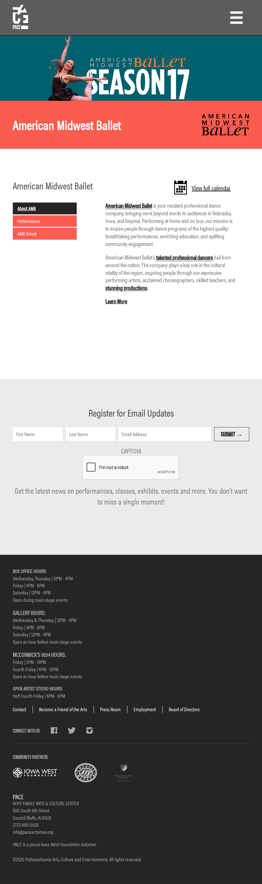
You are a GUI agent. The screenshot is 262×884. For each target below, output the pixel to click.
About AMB (27, 208)
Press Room (110, 709)
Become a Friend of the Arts (63, 709)
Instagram (89, 730)
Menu (236, 17)
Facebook (54, 730)
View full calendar (211, 187)
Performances (29, 221)
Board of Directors (184, 709)
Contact (19, 709)
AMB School (27, 233)
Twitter (72, 730)
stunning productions (126, 287)
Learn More (116, 301)
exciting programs (155, 309)
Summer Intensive (181, 358)
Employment (145, 709)
